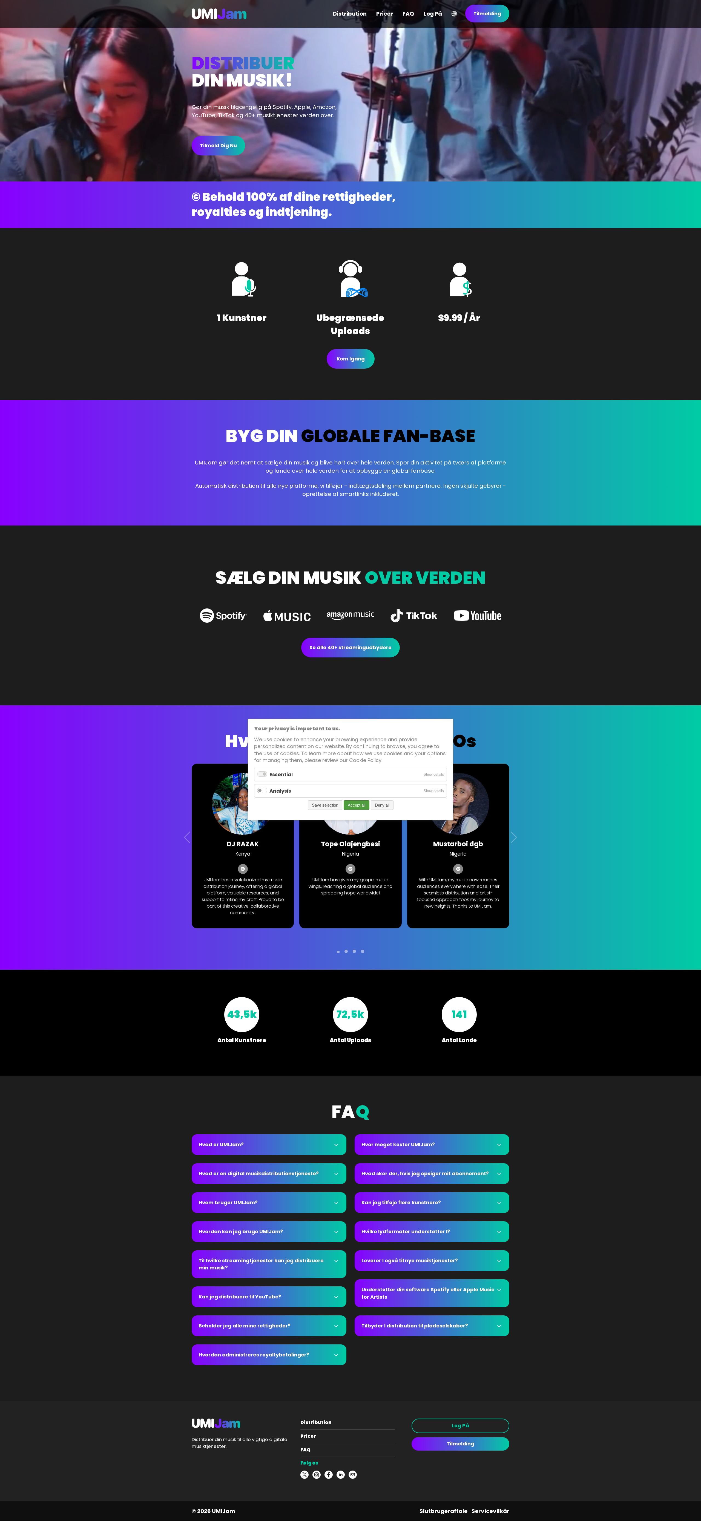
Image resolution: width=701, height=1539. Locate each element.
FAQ (305, 1449)
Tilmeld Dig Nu (218, 145)
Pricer (308, 1436)
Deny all (382, 805)
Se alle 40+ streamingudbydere (350, 647)
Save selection (325, 805)
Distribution (316, 1422)
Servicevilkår (490, 1511)
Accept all (356, 805)
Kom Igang (351, 358)
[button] (338, 952)
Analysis (280, 790)
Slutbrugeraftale (443, 1511)
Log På (460, 1425)
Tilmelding (460, 1443)
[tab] (269, 1144)
